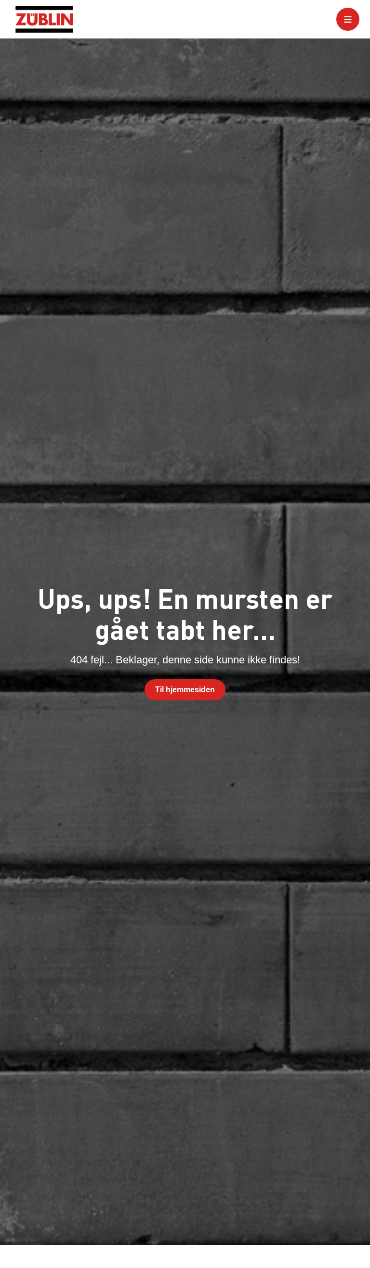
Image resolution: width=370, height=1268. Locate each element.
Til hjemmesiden (185, 689)
